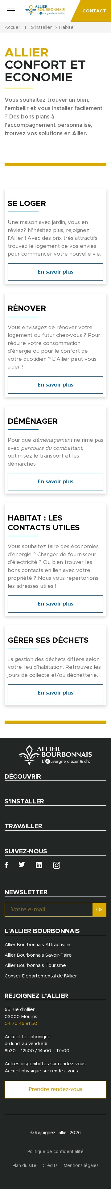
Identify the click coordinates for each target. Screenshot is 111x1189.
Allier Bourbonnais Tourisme (35, 965)
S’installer (41, 27)
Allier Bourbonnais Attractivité (37, 944)
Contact (94, 11)
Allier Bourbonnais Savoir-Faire (38, 955)
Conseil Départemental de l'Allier (41, 976)
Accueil (12, 27)
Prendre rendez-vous (55, 1089)
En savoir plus (55, 272)
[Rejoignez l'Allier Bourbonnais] (45, 10)
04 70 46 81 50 (21, 1023)
